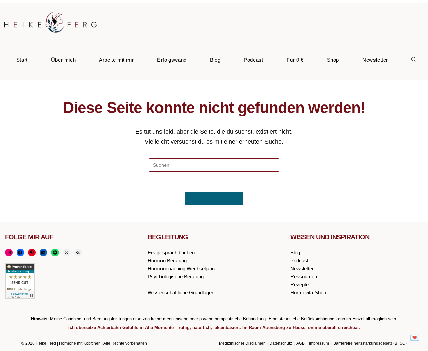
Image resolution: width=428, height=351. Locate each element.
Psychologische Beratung (176, 276)
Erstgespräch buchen (171, 252)
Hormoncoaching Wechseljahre (182, 268)
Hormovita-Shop (308, 292)
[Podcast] (78, 252)
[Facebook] (20, 252)
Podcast (299, 260)
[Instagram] (9, 252)
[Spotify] (55, 252)
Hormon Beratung (167, 260)
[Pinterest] (32, 252)
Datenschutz (280, 343)
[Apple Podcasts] (67, 252)
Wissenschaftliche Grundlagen (181, 292)
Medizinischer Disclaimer (242, 343)
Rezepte (299, 284)
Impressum (319, 343)
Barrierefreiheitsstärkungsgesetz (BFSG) (370, 343)
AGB (300, 343)
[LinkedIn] (43, 252)
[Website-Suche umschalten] (414, 60)
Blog (295, 252)
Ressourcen (303, 276)
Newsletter (302, 268)
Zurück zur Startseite (214, 198)
